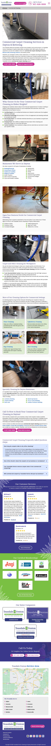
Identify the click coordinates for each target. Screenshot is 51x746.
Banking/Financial (9, 168)
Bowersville (30, 712)
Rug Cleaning (8, 347)
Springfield (20, 425)
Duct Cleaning (32, 347)
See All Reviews (25, 548)
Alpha (7, 701)
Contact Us (6, 734)
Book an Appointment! (20, 3)
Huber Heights (6, 425)
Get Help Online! (33, 655)
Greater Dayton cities (41, 425)
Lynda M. (31, 494)
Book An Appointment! (25, 64)
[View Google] (31, 736)
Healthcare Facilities (9, 172)
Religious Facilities (9, 173)
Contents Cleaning (9, 399)
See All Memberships (25, 595)
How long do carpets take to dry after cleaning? (18, 446)
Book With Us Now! (24, 430)
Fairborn (18, 52)
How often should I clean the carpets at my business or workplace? (24, 461)
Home (5, 8)
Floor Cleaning (9, 322)
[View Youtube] (40, 736)
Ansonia (8, 704)
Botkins (8, 712)
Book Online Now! (37, 726)
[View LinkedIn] (37, 736)
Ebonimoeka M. (21, 526)
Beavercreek (6, 52)
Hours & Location (7, 732)
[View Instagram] (34, 736)
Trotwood (26, 425)
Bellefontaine (31, 709)
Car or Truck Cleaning (34, 400)
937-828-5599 (39, 4)
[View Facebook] (43, 736)
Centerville (14, 425)
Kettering (12, 52)
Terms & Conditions (8, 737)
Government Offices (9, 170)
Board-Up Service (32, 399)
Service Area (33, 666)
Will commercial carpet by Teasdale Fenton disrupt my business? (24, 473)
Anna (28, 701)
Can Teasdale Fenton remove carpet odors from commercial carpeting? (22, 467)
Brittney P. (7, 494)
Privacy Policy (6, 736)
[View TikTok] (27, 736)
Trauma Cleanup (8, 400)
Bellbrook (30, 707)
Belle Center (9, 709)
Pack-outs (7, 402)
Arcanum (29, 704)
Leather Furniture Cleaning (35, 402)
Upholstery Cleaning (34, 322)
